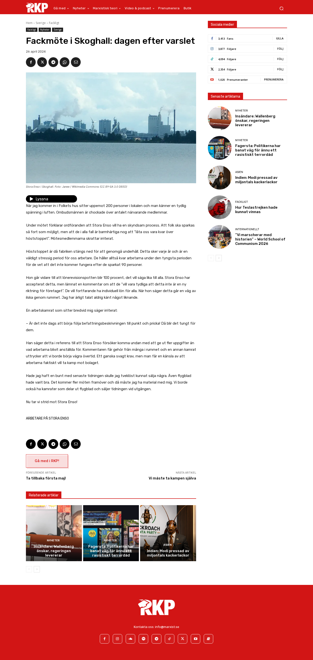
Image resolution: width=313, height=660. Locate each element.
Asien (167, 545)
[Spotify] (143, 639)
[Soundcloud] (130, 639)
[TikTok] (169, 639)
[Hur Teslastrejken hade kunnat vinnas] (220, 207)
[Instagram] (117, 639)
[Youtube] (195, 639)
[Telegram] (53, 62)
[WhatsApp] (64, 62)
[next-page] (37, 569)
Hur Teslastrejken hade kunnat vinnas (256, 209)
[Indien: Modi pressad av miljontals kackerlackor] (168, 533)
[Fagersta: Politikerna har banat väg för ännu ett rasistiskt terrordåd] (111, 533)
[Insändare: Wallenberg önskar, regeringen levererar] (54, 533)
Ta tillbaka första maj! (46, 478)
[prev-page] (29, 569)
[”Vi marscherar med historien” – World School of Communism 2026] (220, 237)
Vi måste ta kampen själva (172, 478)
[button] (281, 8)
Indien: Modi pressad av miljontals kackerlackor (168, 553)
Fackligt (54, 23)
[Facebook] (31, 62)
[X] (42, 62)
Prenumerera (273, 79)
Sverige (41, 23)
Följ (280, 48)
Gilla (279, 38)
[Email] (76, 62)
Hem (29, 23)
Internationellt (247, 229)
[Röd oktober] (208, 639)
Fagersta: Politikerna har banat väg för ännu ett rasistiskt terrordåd (111, 551)
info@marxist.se (167, 627)
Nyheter (44, 29)
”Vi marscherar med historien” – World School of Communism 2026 (260, 239)
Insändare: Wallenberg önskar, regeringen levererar (54, 551)
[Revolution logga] (37, 7)
